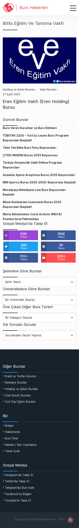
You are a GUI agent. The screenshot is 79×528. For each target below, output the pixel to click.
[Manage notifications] (70, 520)
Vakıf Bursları (48, 89)
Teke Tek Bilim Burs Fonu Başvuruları (29, 147)
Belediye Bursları (16, 382)
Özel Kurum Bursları (18, 395)
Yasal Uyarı (12, 451)
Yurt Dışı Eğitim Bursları (20, 401)
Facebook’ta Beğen (18, 494)
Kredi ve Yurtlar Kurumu (20, 376)
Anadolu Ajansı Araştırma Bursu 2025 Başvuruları (39, 175)
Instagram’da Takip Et (19, 475)
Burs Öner (11, 438)
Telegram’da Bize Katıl (19, 487)
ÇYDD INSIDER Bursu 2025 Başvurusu (30, 155)
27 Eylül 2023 (11, 94)
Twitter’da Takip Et (17, 481)
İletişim (9, 425)
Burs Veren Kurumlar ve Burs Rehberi (30, 128)
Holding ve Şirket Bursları (19, 89)
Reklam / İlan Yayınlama (20, 445)
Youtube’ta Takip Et (18, 500)
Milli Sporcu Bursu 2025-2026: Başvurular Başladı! (39, 182)
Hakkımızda (12, 432)
